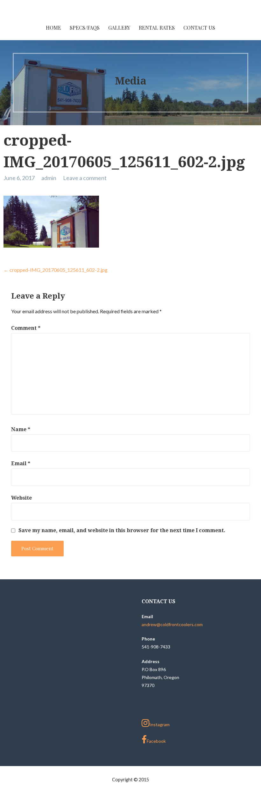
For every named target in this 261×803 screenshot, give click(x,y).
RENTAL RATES (157, 27)
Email (20, 463)
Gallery (119, 27)
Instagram (159, 724)
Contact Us (199, 27)
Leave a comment (85, 177)
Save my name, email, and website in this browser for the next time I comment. (121, 530)
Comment (25, 328)
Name (20, 429)
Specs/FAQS (85, 27)
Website (21, 498)
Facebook (156, 741)
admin (48, 177)
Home (53, 27)
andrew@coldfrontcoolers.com (172, 624)
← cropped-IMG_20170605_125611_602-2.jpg (56, 270)
